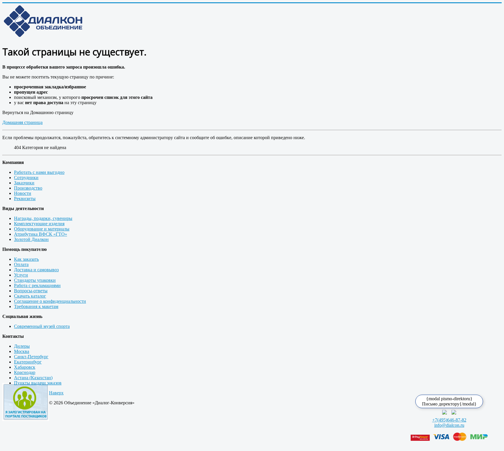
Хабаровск (24, 367)
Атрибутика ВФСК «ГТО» (40, 234)
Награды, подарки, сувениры (43, 218)
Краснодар (24, 372)
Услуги (21, 274)
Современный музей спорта (42, 326)
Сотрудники (26, 177)
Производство (28, 188)
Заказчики (24, 182)
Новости (22, 193)
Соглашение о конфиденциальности (50, 301)
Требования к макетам (36, 306)
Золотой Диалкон (31, 239)
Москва (21, 351)
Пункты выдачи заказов (38, 382)
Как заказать (26, 259)
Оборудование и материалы (41, 228)
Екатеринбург (28, 361)
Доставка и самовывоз (36, 269)
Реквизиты (25, 198)
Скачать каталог (30, 295)
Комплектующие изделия (39, 223)
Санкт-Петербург (31, 356)
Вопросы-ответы (31, 290)
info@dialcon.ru (449, 425)
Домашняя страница (22, 122)
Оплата (21, 264)
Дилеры (22, 346)
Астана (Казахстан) (33, 377)
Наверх (56, 392)
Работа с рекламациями (37, 285)
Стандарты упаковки (35, 280)
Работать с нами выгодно (39, 172)
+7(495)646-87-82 (449, 419)
